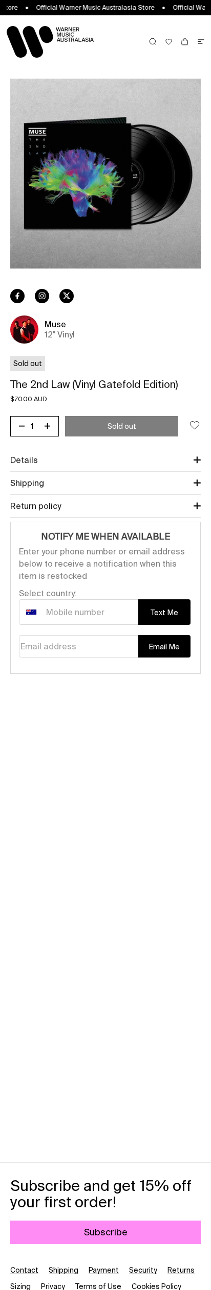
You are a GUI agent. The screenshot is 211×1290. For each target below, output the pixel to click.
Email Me (164, 647)
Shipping (63, 1270)
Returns (181, 1270)
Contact (24, 1270)
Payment (104, 1270)
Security (143, 1270)
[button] (105, 460)
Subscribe (106, 1232)
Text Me (164, 613)
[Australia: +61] (31, 612)
